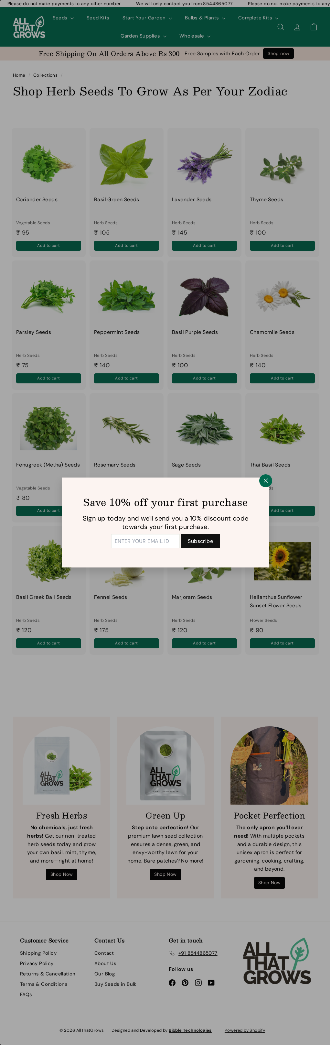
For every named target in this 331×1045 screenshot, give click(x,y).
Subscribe (198, 541)
